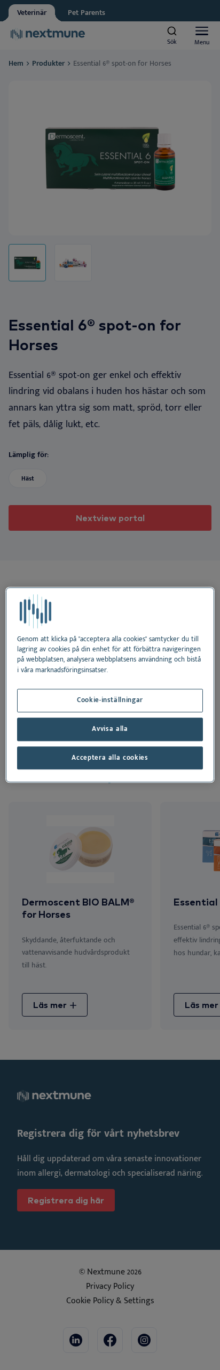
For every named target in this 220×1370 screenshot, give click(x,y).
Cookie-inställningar (110, 700)
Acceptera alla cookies (110, 757)
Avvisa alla (110, 729)
